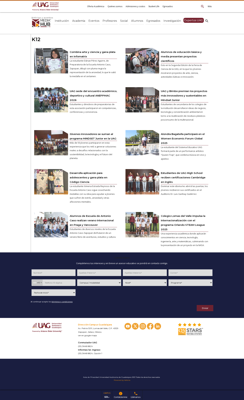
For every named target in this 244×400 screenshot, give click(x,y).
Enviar (205, 308)
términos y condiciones (62, 301)
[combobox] (37, 282)
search (207, 21)
